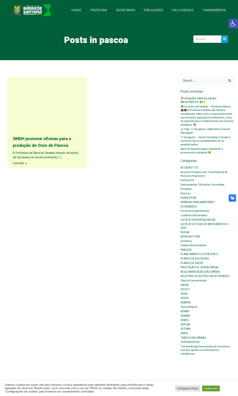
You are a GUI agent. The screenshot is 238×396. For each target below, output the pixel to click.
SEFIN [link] (184, 294)
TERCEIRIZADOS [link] (190, 342)
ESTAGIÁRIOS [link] (189, 207)
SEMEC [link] (185, 320)
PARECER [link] (186, 250)
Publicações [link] (153, 10)
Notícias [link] (185, 232)
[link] (233, 23)
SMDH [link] (184, 333)
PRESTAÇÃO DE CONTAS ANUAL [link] (200, 267)
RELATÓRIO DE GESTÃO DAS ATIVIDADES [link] (205, 276)
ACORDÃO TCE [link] (189, 168)
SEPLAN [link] (185, 325)
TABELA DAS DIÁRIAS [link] (193, 338)
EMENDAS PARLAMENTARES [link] (198, 202)
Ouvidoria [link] (186, 241)
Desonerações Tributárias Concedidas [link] (202, 185)
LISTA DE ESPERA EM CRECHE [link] (198, 220)
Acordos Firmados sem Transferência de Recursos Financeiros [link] (204, 174)
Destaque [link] (186, 189)
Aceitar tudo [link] (211, 388)
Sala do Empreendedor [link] (194, 281)
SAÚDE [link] (185, 285)
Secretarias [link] (125, 10)
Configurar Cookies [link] (187, 388)
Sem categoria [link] (189, 307)
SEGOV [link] (185, 298)
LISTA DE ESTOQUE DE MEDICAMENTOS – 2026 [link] (205, 226)
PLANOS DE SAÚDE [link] (192, 263)
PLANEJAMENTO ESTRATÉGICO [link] (199, 254)
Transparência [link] (214, 10)
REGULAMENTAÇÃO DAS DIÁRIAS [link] (200, 272)
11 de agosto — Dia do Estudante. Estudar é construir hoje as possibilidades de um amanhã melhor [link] (205, 141)
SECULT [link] (185, 289)
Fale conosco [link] (183, 10)
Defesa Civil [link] (187, 180)
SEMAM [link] (185, 316)
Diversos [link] (186, 193)
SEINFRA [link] (186, 303)
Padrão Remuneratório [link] (194, 245)
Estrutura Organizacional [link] (195, 211)
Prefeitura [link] (98, 10)
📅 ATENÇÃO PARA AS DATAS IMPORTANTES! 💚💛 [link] (198, 100)
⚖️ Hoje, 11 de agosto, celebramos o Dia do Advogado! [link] (205, 131)
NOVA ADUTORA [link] (190, 237)
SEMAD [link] (185, 311)
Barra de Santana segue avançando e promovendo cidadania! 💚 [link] (202, 151)
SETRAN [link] (185, 329)
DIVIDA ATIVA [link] (188, 198)
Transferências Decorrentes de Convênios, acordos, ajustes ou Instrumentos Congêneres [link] (205, 350)
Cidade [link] (76, 10)
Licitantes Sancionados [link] (194, 215)
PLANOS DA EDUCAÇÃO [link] (195, 259)
